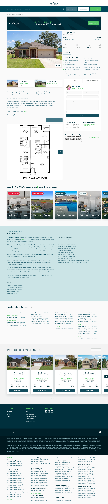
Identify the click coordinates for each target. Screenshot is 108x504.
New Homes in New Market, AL (15, 491)
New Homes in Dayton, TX (85, 473)
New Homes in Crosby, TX (85, 471)
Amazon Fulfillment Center (61, 318)
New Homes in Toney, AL (14, 496)
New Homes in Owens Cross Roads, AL (18, 493)
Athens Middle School (84, 328)
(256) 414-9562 (77, 88)
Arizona (9, 499)
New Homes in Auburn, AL (14, 462)
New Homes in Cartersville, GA (39, 473)
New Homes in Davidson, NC (39, 501)
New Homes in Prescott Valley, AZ (40, 463)
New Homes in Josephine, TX (86, 458)
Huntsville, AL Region (13, 470)
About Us (10, 408)
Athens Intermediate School (84, 331)
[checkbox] (67, 112)
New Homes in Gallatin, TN (62, 487)
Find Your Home (11, 3)
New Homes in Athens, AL (14, 473)
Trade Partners (30, 418)
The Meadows (19, 14)
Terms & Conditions (21, 432)
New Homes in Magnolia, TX (86, 478)
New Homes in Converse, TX (86, 492)
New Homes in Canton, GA (38, 471)
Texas (56, 495)
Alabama (9, 457)
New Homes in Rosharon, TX (86, 480)
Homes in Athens (11, 14)
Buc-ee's (33, 316)
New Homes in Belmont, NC (38, 497)
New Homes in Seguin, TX (85, 497)
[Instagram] (49, 411)
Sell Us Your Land (30, 421)
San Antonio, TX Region (85, 486)
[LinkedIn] (52, 411)
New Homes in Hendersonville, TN (64, 489)
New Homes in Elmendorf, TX (86, 494)
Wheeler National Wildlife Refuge (84, 321)
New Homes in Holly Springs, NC (64, 469)
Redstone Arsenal (60, 323)
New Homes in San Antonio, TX (87, 495)
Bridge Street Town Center (37, 323)
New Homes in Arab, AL (13, 471)
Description (18, 9)
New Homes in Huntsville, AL (15, 486)
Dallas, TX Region (60, 497)
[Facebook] (46, 411)
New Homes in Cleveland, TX (86, 468)
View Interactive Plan (53, 120)
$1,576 (52, 83)
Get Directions (71, 9)
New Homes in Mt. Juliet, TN (62, 490)
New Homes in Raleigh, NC (62, 475)
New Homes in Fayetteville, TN (15, 479)
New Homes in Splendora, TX (86, 482)
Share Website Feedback (35, 432)
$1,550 (70, 32)
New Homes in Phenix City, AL (15, 467)
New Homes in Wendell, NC (62, 478)
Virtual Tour (95, 53)
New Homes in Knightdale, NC (63, 471)
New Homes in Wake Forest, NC (64, 476)
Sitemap (46, 432)
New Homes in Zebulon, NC (62, 480)
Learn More (92, 23)
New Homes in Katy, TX (84, 476)
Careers (28, 411)
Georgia (33, 466)
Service (89, 3)
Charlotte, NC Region (37, 495)
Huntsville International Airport (13, 313)
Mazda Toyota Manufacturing (61, 316)
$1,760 (66, 378)
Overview (10, 9)
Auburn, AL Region (12, 460)
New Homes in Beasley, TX (85, 466)
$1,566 (24, 83)
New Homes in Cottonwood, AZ (39, 459)
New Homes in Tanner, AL (14, 494)
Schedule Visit (83, 9)
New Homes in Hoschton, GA (39, 479)
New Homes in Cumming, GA (39, 475)
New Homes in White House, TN (63, 492)
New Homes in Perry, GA (38, 490)
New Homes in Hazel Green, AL (15, 484)
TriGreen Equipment (60, 314)
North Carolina (36, 493)
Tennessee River (83, 320)
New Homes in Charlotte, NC (39, 499)
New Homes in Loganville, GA (39, 482)
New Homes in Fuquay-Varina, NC (64, 468)
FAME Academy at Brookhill (84, 326)
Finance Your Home (25, 3)
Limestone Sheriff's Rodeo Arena (13, 324)
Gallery (36, 3)
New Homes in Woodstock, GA (39, 486)
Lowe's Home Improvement (37, 313)
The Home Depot (36, 320)
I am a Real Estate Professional (76, 112)
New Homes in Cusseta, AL (14, 463)
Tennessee (58, 483)
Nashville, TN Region (60, 485)
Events (8, 416)
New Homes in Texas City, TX (86, 484)
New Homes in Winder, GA (38, 484)
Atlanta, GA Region (36, 468)
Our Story (9, 411)
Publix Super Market (36, 318)
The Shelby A (89, 373)
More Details (18, 390)
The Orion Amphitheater (13, 326)
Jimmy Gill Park (82, 313)
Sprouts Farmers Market (37, 321)
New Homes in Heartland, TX (63, 501)
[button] (70, 33)
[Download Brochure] (63, 9)
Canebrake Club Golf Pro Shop (13, 322)
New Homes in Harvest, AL (14, 482)
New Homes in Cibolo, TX (85, 490)
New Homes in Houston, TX (86, 475)
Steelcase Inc (58, 313)
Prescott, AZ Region (37, 458)
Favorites (98, 3)
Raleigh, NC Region (60, 461)
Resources (29, 408)
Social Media (49, 408)
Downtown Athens (83, 314)
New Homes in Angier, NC (62, 464)
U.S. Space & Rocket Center (84, 338)
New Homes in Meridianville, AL (15, 489)
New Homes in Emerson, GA (39, 477)
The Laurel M (18, 373)
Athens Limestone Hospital (61, 328)
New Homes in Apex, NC (61, 466)
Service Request (30, 414)
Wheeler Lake (82, 318)
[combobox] (96, 349)
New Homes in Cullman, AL (14, 475)
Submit (82, 115)
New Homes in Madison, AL (14, 487)
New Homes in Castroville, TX (86, 488)
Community (27, 9)
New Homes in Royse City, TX (86, 459)
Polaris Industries (59, 320)
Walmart (33, 314)
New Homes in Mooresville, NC (63, 458)
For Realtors (29, 413)
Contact (78, 3)
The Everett (42, 373)
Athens (23, 239)
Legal (68, 119)
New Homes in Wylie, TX (85, 461)
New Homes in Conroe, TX (85, 469)
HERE (25, 111)
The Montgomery (66, 373)
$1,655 (42, 378)
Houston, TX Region (84, 464)
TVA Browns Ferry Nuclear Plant (61, 321)
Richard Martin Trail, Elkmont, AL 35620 (84, 316)
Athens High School (83, 333)
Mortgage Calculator (92, 80)
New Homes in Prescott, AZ (38, 461)
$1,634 (18, 378)
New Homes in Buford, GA (38, 470)
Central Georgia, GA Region (39, 489)
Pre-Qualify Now (94, 137)
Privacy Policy (10, 432)
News (8, 414)
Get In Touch (95, 9)
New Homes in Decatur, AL (14, 477)
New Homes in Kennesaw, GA (39, 480)
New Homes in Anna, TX (61, 499)
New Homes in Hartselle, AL (14, 480)
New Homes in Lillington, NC (62, 473)
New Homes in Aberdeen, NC (63, 462)
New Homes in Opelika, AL (14, 465)
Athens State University (84, 330)
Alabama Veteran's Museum (13, 317)
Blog (71, 3)
